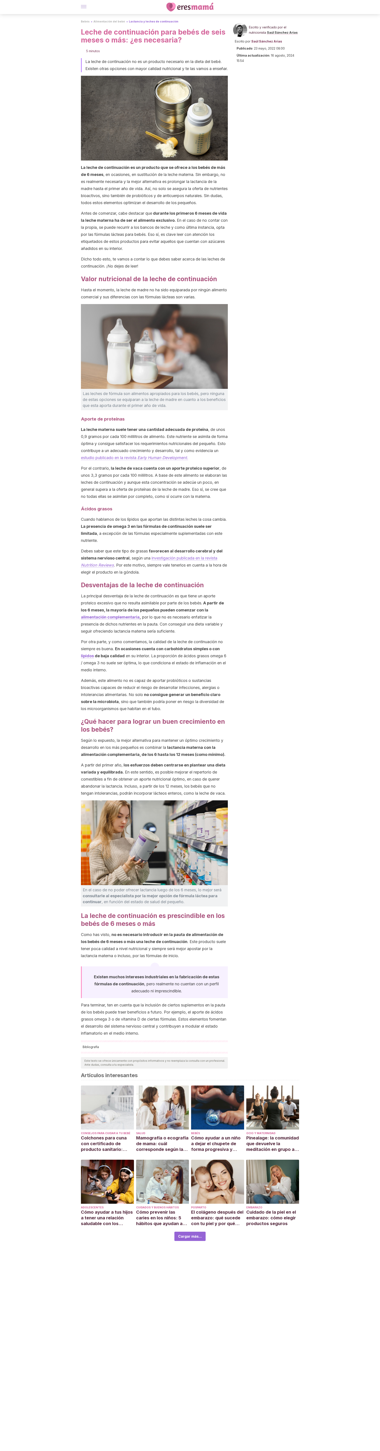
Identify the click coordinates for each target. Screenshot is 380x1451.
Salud (140, 1133)
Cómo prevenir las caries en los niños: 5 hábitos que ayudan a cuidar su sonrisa (159, 1217)
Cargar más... (190, 1236)
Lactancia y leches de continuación (153, 21)
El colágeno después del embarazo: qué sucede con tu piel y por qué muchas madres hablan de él (217, 1217)
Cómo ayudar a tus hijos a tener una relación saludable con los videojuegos (107, 1217)
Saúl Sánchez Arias (282, 32)
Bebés (85, 21)
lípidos (87, 656)
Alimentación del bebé (109, 21)
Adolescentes (92, 1207)
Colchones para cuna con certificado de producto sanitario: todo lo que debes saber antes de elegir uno (107, 1143)
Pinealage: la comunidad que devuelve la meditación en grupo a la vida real (272, 1143)
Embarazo (254, 1207)
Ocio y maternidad (261, 1133)
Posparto (198, 1207)
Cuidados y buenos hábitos (157, 1207)
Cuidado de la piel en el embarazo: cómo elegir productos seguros (271, 1217)
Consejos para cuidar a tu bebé (105, 1133)
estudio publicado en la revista (134, 457)
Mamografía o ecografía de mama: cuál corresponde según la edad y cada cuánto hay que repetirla (162, 1143)
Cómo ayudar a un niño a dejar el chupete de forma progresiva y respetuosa (216, 1143)
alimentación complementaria (110, 617)
